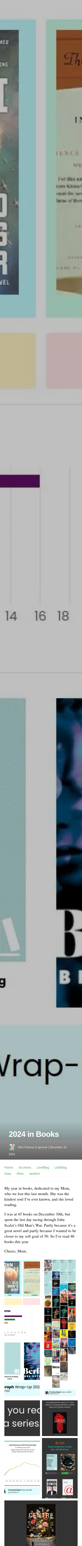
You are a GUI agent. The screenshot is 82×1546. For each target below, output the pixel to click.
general (42, 1147)
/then (20, 1173)
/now (7, 1173)
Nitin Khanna (26, 1147)
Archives (25, 1167)
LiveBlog (43, 1167)
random (34, 1173)
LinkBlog (60, 1167)
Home (8, 1167)
